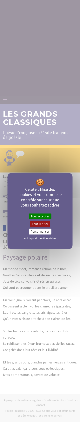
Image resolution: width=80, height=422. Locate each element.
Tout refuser (40, 224)
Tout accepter (40, 216)
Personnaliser (40, 231)
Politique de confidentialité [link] (40, 238)
